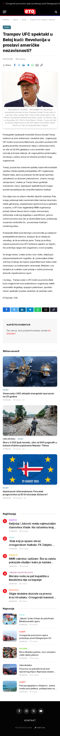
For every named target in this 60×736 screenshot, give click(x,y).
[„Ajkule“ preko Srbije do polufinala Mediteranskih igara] (10, 619)
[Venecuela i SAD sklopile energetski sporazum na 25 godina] (30, 371)
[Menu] (4, 12)
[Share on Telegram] (28, 65)
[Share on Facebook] (15, 65)
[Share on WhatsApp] (32, 65)
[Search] (55, 12)
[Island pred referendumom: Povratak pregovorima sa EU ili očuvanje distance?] (30, 469)
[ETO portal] (30, 11)
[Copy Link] (41, 65)
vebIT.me (40, 727)
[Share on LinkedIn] (23, 65)
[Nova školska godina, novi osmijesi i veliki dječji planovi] (10, 652)
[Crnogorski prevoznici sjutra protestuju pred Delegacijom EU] (10, 635)
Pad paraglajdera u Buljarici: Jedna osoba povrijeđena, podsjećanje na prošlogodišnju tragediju (37, 688)
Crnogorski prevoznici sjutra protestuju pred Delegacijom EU (25, 3)
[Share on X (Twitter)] (19, 65)
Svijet (6, 27)
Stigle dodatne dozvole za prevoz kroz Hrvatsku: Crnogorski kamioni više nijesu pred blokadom (31, 597)
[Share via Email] (37, 65)
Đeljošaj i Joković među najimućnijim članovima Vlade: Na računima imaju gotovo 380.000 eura (32, 527)
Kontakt (30, 720)
